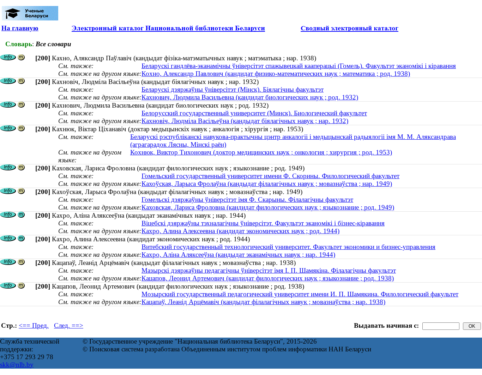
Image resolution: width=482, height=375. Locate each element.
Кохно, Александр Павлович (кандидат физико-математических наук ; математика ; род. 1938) (275, 73)
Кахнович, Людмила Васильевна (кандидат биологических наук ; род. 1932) (249, 97)
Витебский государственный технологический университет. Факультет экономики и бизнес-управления (288, 246)
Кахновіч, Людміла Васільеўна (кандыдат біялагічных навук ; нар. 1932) (244, 121)
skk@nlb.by (17, 364)
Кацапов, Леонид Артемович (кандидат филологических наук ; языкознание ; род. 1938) (267, 278)
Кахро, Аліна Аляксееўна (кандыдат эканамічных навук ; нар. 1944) (238, 254)
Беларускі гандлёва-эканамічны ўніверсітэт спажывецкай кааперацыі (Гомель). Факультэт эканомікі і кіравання (298, 65)
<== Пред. (34, 325)
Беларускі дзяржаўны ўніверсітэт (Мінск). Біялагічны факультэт (232, 89)
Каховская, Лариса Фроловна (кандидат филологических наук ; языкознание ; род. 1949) (267, 207)
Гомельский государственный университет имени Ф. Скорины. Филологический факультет (270, 176)
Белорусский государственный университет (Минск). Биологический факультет (254, 113)
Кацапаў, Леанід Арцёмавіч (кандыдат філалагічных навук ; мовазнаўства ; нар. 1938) (263, 302)
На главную (19, 28)
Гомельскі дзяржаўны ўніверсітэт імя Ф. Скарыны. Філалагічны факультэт (247, 199)
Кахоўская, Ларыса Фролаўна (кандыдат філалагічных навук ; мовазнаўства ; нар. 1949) (266, 183)
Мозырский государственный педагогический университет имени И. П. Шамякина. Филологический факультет (299, 294)
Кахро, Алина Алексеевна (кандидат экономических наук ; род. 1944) (240, 231)
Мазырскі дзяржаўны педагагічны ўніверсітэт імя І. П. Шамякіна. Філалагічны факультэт (268, 270)
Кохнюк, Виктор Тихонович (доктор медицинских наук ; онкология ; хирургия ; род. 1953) (261, 152)
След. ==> (68, 325)
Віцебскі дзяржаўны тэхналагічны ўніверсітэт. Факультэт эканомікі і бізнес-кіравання (263, 223)
